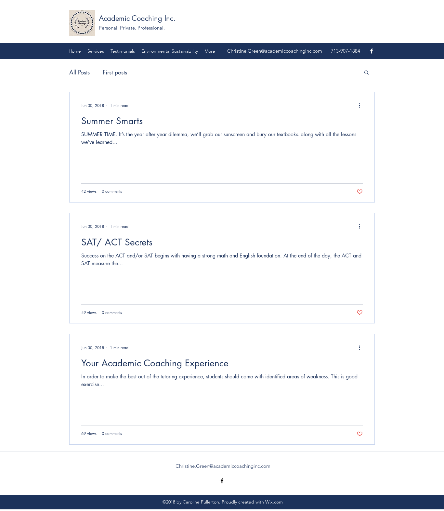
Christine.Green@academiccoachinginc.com (274, 51)
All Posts (79, 72)
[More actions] (362, 105)
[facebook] (371, 51)
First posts (115, 72)
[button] (366, 73)
